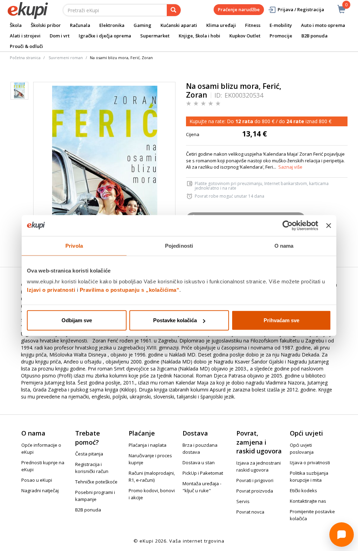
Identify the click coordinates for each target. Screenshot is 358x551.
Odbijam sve (77, 320)
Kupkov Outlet (244, 36)
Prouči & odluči (26, 46)
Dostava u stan (198, 462)
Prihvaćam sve (281, 320)
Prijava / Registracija (301, 9)
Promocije (281, 36)
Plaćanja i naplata (147, 445)
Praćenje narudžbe (239, 9)
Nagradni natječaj (40, 490)
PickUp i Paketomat (202, 473)
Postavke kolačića (175, 320)
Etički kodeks (303, 490)
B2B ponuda (314, 36)
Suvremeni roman (66, 57)
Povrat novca (250, 512)
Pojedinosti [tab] (179, 245)
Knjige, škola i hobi (199, 36)
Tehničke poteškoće (96, 482)
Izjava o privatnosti (310, 462)
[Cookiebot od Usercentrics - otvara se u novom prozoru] (287, 225)
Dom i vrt (60, 36)
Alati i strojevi (25, 36)
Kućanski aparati (178, 25)
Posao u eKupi (36, 480)
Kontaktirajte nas (308, 501)
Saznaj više (290, 167)
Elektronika (111, 25)
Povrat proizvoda (254, 491)
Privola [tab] (74, 245)
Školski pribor (46, 25)
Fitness (252, 25)
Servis (243, 501)
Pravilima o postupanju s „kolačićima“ (130, 290)
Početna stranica (25, 57)
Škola (16, 25)
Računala (80, 25)
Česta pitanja (89, 454)
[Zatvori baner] (328, 225)
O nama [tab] (284, 245)
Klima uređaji (221, 25)
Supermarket (155, 36)
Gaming (142, 25)
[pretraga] (174, 10)
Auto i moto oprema (323, 25)
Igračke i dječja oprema (105, 36)
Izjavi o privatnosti (51, 290)
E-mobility (281, 25)
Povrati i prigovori (254, 480)
